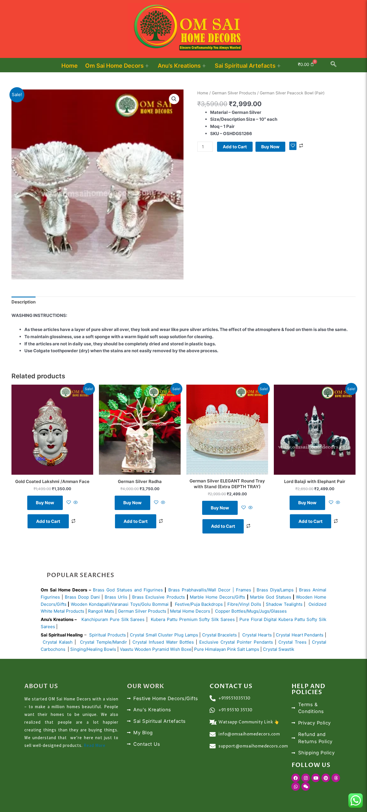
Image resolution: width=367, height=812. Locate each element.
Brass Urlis (116, 597)
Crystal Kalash (57, 642)
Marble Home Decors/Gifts (217, 597)
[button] (333, 65)
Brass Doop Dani (82, 597)
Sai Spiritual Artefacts (245, 65)
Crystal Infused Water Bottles (163, 642)
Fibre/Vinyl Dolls (244, 604)
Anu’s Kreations (179, 65)
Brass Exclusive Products (158, 597)
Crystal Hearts (257, 635)
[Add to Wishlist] (292, 146)
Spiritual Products (107, 635)
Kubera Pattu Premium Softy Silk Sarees (193, 619)
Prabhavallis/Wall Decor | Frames (216, 590)
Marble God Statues (270, 597)
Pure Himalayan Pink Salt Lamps (227, 649)
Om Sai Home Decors (114, 65)
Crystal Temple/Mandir (103, 642)
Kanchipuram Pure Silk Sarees (113, 619)
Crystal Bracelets (219, 635)
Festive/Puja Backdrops (199, 604)
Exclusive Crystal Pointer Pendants (235, 642)
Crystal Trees (292, 642)
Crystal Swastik (279, 649)
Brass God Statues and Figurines (128, 590)
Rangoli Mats (100, 611)
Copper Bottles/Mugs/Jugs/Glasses (251, 611)
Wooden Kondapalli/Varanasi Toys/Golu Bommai (120, 604)
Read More (95, 745)
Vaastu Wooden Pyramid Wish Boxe (156, 649)
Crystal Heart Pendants (299, 635)
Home (69, 65)
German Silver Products (234, 93)
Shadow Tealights (283, 604)
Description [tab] (23, 302)
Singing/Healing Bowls (93, 649)
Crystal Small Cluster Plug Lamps (164, 635)
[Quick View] (75, 502)
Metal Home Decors (189, 611)
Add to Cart (235, 146)
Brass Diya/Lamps (275, 590)
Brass (175, 590)
